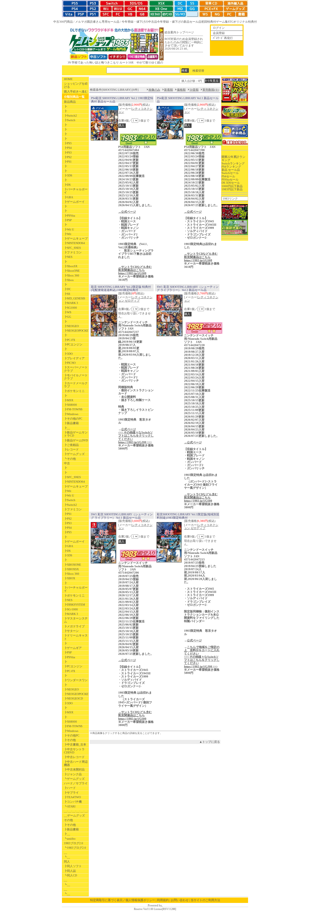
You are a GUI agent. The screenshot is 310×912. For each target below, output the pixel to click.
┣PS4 (68, 147)
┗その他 (70, 458)
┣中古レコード (74, 757)
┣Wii (67, 234)
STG (230, 21)
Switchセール (230, 173)
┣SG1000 (70, 307)
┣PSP (68, 220)
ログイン (219, 27)
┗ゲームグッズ (74, 778)
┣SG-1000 (71, 609)
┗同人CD (70, 875)
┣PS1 (68, 161)
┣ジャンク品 (73, 774)
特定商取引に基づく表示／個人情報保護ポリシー (122, 900)
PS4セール (228, 176)
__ (65, 852)
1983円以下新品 (232, 189)
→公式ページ (127, 211)
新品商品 (70, 101)
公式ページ (128, 429)
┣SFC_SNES (72, 247)
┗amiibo (70, 838)
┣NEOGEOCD (73, 698)
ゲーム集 (222, 21)
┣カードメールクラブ (76, 384)
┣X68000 (70, 404)
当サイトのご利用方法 (205, 900)
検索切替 (198, 70)
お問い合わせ (180, 900)
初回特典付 (208, 21)
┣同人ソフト (73, 866)
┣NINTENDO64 (74, 243)
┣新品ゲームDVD (76, 440)
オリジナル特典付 (245, 21)
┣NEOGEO (71, 326)
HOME (68, 79)
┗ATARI (69, 806)
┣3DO (68, 353)
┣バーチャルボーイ (76, 191)
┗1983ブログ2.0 (75, 847)
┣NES (68, 257)
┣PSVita (69, 215)
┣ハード (70, 788)
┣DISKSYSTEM (74, 604)
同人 (67, 861)
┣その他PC (71, 735)
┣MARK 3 (71, 303)
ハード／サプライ (76, 783)
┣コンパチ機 (73, 801)
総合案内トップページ (179, 32)
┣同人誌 (70, 871)
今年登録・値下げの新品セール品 (179, 21)
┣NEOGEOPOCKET (76, 330)
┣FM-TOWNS (73, 409)
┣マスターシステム (76, 620)
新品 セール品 (230, 169)
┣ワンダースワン (76, 680)
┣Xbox (69, 280)
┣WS (67, 312)
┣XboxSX (70, 266)
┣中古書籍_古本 (75, 744)
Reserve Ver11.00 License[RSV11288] (155, 909)
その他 (68, 820)
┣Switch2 (70, 115)
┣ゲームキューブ (76, 238)
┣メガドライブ (74, 626)
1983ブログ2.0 (73, 843)
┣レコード (71, 449)
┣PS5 (68, 143)
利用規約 (163, 900)
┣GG (67, 316)
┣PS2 (68, 157)
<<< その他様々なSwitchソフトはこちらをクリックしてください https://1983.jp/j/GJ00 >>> (136, 437)
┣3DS (68, 175)
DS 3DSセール (230, 182)
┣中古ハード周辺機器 (76, 763)
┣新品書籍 (71, 423)
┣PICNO (70, 362)
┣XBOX (69, 578)
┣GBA (68, 197)
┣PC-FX (69, 340)
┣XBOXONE (72, 564)
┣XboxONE (72, 270)
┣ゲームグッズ (74, 454)
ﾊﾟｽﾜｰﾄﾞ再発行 (223, 38)
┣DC (67, 289)
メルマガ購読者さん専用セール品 (97, 21)
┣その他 (70, 740)
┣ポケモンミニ (74, 391)
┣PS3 (68, 152)
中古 (67, 463)
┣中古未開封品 (74, 769)
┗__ (67, 857)
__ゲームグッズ (74, 815)
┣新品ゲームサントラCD (76, 434)
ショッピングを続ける (76, 85)
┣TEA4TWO (72, 797)
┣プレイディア (74, 358)
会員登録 (219, 33)
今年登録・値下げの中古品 (139, 21)
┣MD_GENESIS (74, 298)
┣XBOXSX (71, 569)
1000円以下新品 (232, 186)
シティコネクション (135, 110)
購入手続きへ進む (76, 91)
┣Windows (71, 414)
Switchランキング (233, 163)
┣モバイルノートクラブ (76, 377)
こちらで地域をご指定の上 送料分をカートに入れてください (201, 650)
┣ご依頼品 (71, 445)
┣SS (67, 294)
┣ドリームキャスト (76, 637)
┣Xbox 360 (71, 275)
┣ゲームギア (73, 648)
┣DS (67, 184)
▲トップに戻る (209, 741)
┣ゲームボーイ (74, 201)
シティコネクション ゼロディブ (135, 299)
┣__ (67, 428)
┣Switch (69, 120)
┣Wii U (69, 229)
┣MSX (68, 400)
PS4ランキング (231, 166)
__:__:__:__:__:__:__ (76, 811)
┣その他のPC (73, 418)
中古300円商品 (63, 21)
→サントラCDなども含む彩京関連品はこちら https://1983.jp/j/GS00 (135, 270)
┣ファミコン (73, 252)
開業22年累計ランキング (233, 158)
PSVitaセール (230, 179)
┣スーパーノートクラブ (76, 369)
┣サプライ (71, 792)
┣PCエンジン (73, 344)
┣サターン (71, 631)
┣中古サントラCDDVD (74, 751)
